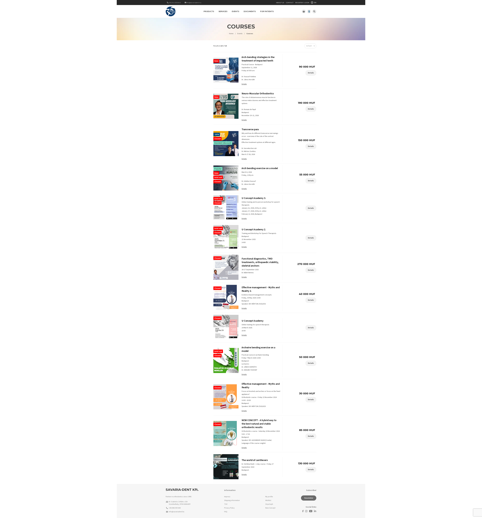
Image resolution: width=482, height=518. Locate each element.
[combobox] (310, 45)
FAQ (225, 511)
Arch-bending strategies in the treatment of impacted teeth (258, 58)
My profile (269, 496)
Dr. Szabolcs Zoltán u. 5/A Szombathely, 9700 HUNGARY (180, 502)
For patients (267, 11)
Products (209, 11)
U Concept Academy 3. (254, 198)
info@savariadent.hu (176, 511)
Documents (250, 11)
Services (223, 11)
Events (240, 33)
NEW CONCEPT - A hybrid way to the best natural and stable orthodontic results (259, 424)
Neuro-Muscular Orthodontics (258, 93)
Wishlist (268, 500)
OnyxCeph (269, 504)
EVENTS (235, 11)
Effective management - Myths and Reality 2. (261, 289)
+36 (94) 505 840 (175, 508)
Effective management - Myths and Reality (261, 385)
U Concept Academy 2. (254, 229)
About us (280, 3)
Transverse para (250, 129)
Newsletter (308, 498)
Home (231, 33)
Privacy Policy (229, 508)
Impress (227, 496)
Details (244, 84)
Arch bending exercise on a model (260, 168)
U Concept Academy (252, 321)
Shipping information (232, 500)
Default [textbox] (309, 46)
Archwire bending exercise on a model (258, 349)
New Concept (270, 508)
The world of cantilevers (255, 460)
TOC (226, 504)
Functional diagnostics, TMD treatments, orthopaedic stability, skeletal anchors (260, 262)
